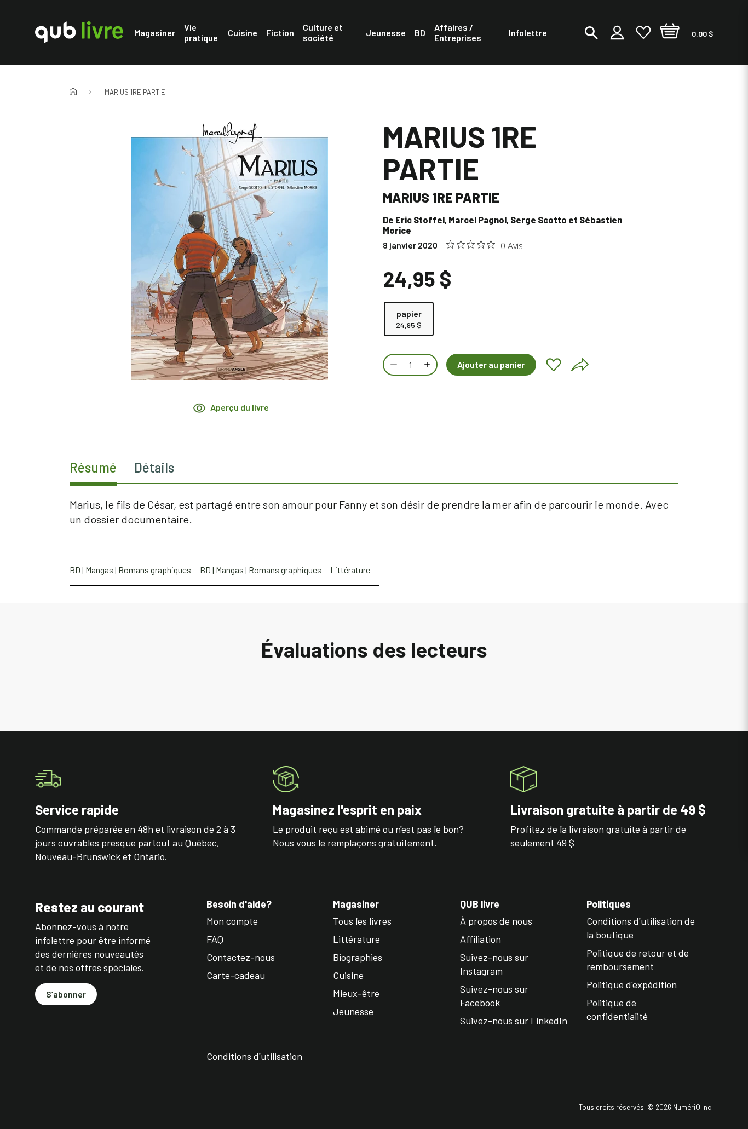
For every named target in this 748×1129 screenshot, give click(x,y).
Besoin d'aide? (239, 904)
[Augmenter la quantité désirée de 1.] (428, 365)
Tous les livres (362, 921)
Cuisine (348, 975)
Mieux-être (356, 993)
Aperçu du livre (239, 407)
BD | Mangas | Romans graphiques (130, 569)
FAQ (214, 939)
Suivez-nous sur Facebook (494, 996)
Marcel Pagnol (477, 220)
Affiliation (480, 939)
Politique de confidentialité (617, 1009)
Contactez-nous (240, 957)
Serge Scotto (538, 220)
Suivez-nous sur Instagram (494, 964)
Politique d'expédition (631, 984)
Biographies (357, 957)
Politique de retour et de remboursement (637, 959)
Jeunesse (353, 1011)
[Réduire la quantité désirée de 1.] (392, 365)
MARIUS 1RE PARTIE (135, 92)
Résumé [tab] (93, 467)
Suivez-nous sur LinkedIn (513, 1021)
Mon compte (232, 921)
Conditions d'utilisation (254, 1056)
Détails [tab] (154, 467)
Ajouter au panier (491, 364)
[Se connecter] (617, 32)
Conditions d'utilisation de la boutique (640, 928)
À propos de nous (496, 921)
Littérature (350, 569)
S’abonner (66, 994)
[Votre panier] (670, 32)
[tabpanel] (374, 512)
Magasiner (356, 904)
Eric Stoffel (420, 220)
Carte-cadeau (235, 975)
